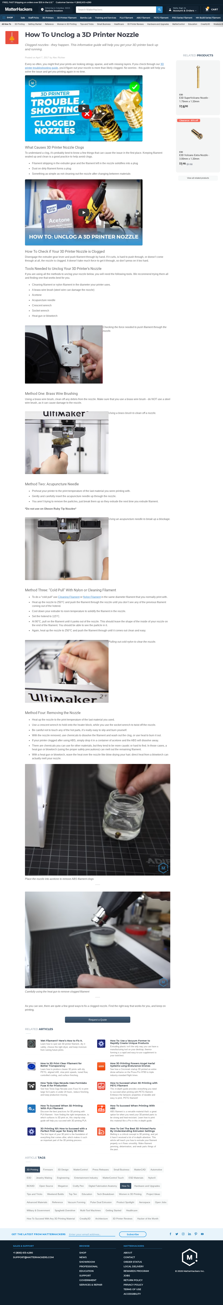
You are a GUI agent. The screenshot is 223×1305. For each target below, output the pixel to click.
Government (87, 1280)
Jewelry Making (44, 1177)
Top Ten (73, 1194)
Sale (23, 17)
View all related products (198, 178)
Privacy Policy (133, 1284)
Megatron (63, 1186)
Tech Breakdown (105, 1194)
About (128, 1252)
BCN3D (30, 1186)
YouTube (202, 1234)
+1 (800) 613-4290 (82, 2)
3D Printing (20, 24)
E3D (29, 1177)
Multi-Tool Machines (90, 1210)
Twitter (177, 1234)
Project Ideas (153, 1194)
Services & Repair (90, 1284)
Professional (88, 1266)
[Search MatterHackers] (159, 9)
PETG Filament (161, 17)
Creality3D (205, 24)
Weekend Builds (55, 1194)
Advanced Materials (37, 1202)
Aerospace (144, 1202)
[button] (55, 9)
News (83, 1257)
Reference (49, 24)
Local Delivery (134, 1266)
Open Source (46, 1186)
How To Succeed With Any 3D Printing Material (51, 1218)
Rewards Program (136, 1271)
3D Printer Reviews (135, 24)
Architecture (101, 1218)
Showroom (87, 1261)
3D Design (63, 1169)
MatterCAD (140, 1169)
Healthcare (119, 24)
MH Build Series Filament (208, 17)
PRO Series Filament (182, 17)
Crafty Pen (78, 1186)
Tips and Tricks (87, 24)
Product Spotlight (125, 1202)
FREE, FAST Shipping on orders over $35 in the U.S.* (27, 2)
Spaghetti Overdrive (65, 1210)
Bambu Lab (86, 17)
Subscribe (133, 1234)
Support (85, 1275)
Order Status (133, 1261)
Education (192, 24)
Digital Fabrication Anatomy (103, 1186)
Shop (82, 1252)
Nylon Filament (92, 597)
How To (125, 1186)
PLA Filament (126, 17)
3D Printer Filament (67, 17)
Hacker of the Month (147, 1218)
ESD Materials (136, 1177)
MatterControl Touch (113, 1177)
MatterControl (178, 24)
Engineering (63, 1177)
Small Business (104, 24)
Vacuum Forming (76, 1202)
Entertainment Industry (86, 1177)
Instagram (183, 1234)
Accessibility (132, 1293)
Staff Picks (33, 17)
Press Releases (101, 1169)
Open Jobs (160, 1202)
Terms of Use (132, 1289)
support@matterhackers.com (33, 1257)
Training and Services (105, 17)
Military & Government (38, 1210)
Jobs (127, 1275)
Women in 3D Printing (67, 24)
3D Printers (48, 17)
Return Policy (133, 1280)
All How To (6, 24)
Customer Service (64, 2)
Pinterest (196, 1234)
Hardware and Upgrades (158, 24)
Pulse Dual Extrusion (101, 1202)
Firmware (48, 1169)
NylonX (152, 1177)
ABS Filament (143, 17)
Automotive (156, 1169)
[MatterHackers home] (18, 9)
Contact (129, 1257)
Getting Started (34, 24)
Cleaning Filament (69, 597)
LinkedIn (189, 1234)
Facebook (170, 1234)
